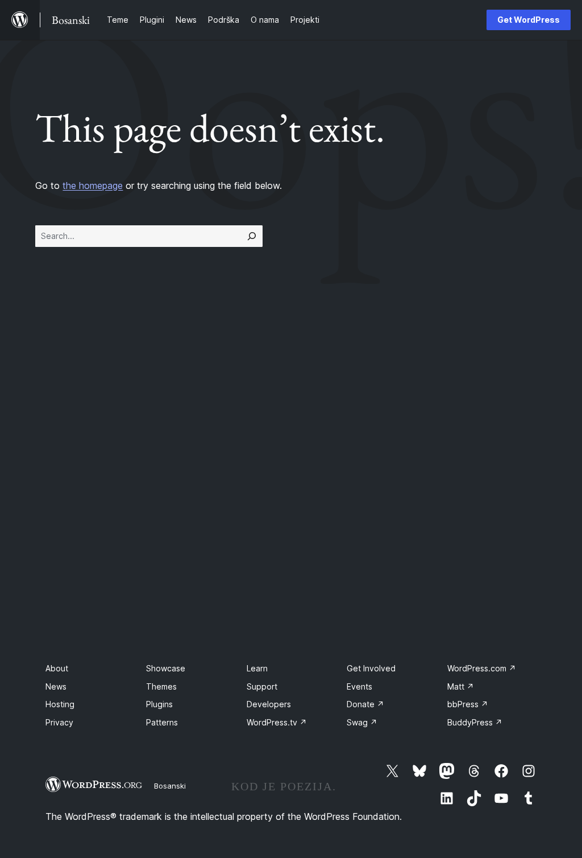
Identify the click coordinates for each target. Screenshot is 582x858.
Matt (460, 686)
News (55, 686)
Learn (257, 668)
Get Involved (371, 668)
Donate (365, 704)
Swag (362, 722)
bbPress (467, 704)
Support (262, 686)
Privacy (59, 722)
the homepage (93, 185)
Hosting (59, 704)
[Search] (251, 236)
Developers (269, 704)
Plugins (159, 704)
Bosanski (170, 785)
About (56, 668)
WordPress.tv (277, 722)
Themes (161, 686)
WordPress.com (481, 668)
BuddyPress (474, 722)
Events (359, 686)
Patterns (162, 722)
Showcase (165, 668)
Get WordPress (528, 19)
